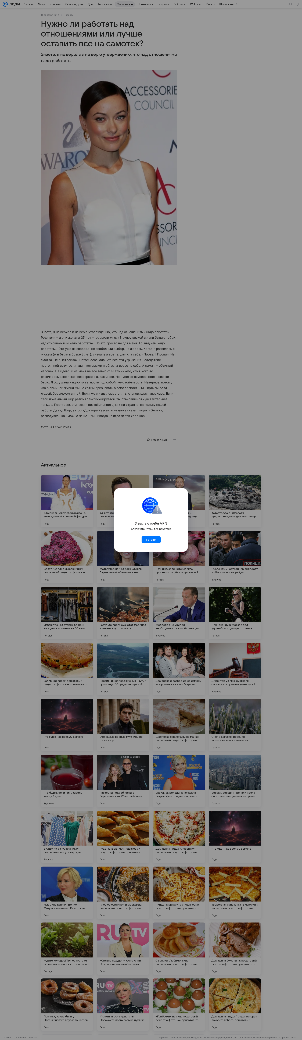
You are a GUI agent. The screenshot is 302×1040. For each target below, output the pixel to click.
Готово (151, 539)
